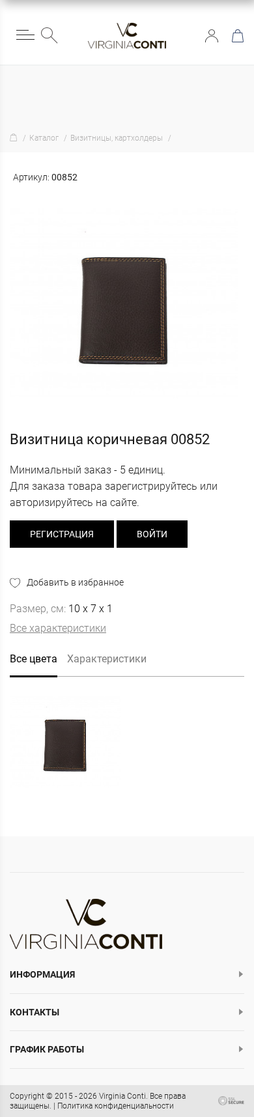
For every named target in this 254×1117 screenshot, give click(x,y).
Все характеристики (58, 628)
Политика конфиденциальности (115, 1105)
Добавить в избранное (75, 582)
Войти (211, 35)
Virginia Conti (122, 1096)
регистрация (62, 534)
